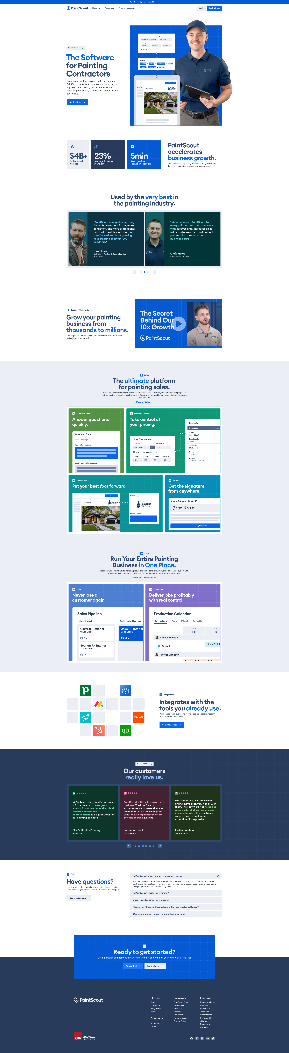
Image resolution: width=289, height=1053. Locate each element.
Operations (155, 1005)
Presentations (206, 1014)
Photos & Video (206, 1008)
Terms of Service (181, 1018)
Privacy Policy (180, 1021)
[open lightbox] (178, 323)
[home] (77, 8)
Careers (154, 1026)
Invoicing (204, 1027)
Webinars (178, 1008)
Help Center (179, 1005)
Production (205, 1024)
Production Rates (207, 1002)
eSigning (203, 1021)
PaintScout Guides (181, 1002)
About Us (131, 8)
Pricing (122, 8)
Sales (153, 1002)
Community (178, 1014)
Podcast (177, 1011)
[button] (97, 8)
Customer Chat (206, 1018)
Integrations (156, 1008)
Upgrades (204, 1005)
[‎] (134, 272)
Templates (204, 1011)
